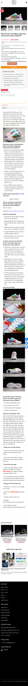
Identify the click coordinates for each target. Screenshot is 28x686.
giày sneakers (21, 211)
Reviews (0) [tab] (4, 107)
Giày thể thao (12, 211)
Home (2, 31)
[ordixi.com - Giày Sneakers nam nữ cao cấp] (14, 2)
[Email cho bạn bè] (9, 95)
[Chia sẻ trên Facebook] (4, 95)
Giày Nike (7, 31)
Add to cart (12, 63)
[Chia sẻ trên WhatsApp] (2, 95)
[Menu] (2, 2)
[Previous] (3, 16)
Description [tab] (5, 105)
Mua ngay (14, 67)
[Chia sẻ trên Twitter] (7, 95)
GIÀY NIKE (21, 194)
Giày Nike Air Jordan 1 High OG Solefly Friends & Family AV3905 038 (21, 539)
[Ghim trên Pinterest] (11, 95)
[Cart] (26, 2)
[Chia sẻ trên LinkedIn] (14, 95)
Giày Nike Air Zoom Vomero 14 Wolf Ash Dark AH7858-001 (7, 539)
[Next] (25, 16)
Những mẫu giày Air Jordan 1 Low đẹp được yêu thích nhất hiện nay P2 (13, 569)
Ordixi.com (6, 46)
